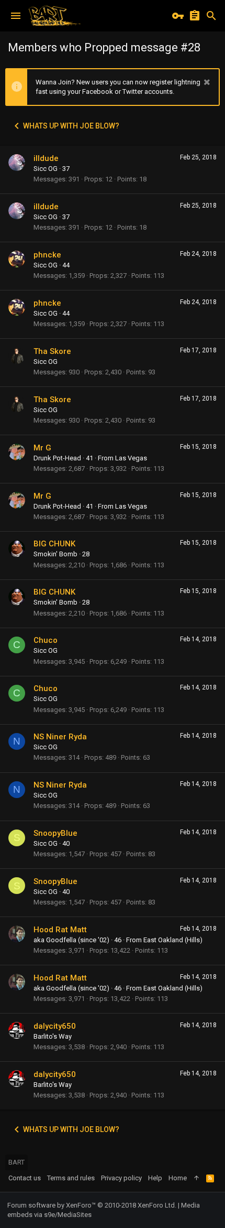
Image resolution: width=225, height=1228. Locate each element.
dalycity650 (54, 1026)
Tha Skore (52, 351)
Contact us (24, 1178)
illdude (46, 158)
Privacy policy (121, 1178)
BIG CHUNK (54, 543)
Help (155, 1178)
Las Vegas (131, 458)
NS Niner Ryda (60, 736)
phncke (47, 255)
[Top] (196, 1178)
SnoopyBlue (55, 833)
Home (177, 1178)
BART (16, 1162)
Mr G (42, 448)
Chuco (45, 640)
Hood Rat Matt (60, 929)
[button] (15, 15)
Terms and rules (71, 1178)
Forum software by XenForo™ (91, 1205)
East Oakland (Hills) (173, 940)
